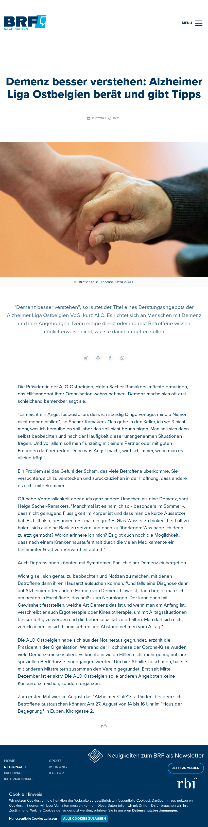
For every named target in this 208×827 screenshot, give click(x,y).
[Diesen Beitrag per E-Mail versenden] (86, 358)
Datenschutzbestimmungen (154, 810)
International (18, 779)
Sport (55, 761)
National (13, 773)
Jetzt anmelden (185, 768)
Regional (13, 767)
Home (9, 761)
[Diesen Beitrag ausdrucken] (98, 358)
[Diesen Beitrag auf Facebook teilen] (110, 358)
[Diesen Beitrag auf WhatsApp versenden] (122, 358)
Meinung (58, 767)
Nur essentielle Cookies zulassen (33, 819)
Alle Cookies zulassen (84, 819)
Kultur (56, 773)
